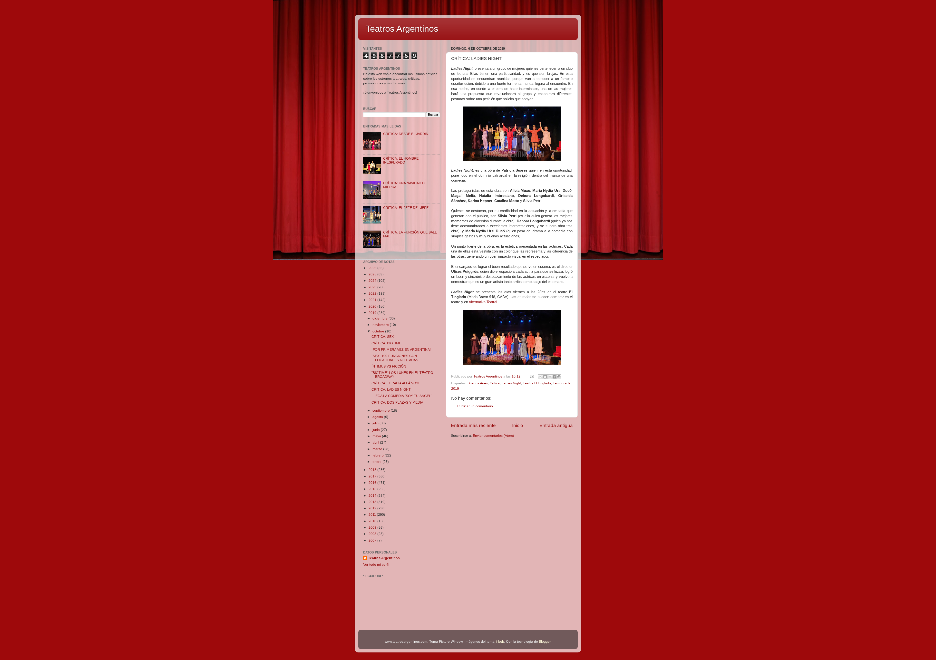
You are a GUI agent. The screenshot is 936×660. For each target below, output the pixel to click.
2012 (373, 508)
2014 (373, 495)
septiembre (381, 410)
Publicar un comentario (475, 406)
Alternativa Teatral (483, 302)
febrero (378, 455)
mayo (377, 436)
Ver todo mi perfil (376, 564)
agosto (378, 417)
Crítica (495, 383)
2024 (373, 280)
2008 (373, 534)
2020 (373, 306)
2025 (373, 274)
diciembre (380, 318)
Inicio (517, 425)
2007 (373, 540)
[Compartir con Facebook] (554, 376)
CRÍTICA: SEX (382, 337)
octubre (378, 331)
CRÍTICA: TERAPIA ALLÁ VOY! (395, 383)
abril (376, 442)
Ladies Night (511, 383)
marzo (377, 449)
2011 (373, 514)
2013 (373, 502)
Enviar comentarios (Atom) (493, 435)
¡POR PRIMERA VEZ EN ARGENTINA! (401, 349)
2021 (373, 300)
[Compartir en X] (549, 376)
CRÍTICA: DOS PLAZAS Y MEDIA (397, 402)
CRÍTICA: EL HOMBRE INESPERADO (401, 160)
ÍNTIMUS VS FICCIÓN (388, 366)
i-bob (500, 641)
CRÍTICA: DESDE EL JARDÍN (405, 134)
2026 (373, 268)
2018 (373, 470)
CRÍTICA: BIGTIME (386, 343)
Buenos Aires (478, 383)
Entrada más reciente (473, 425)
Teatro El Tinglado (537, 383)
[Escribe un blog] (545, 376)
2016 (373, 483)
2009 (373, 527)
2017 (373, 476)
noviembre (381, 325)
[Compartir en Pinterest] (558, 376)
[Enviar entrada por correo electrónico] (531, 376)
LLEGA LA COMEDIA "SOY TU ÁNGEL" (401, 396)
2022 (373, 293)
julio (376, 423)
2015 (373, 489)
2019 (373, 313)
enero (377, 462)
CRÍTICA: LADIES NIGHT (391, 389)
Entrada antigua (556, 425)
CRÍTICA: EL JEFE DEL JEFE (406, 208)
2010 (373, 521)
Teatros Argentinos (402, 29)
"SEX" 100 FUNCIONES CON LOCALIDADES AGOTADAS (394, 358)
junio (376, 430)
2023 (373, 287)
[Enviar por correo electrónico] (540, 376)
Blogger (545, 641)
